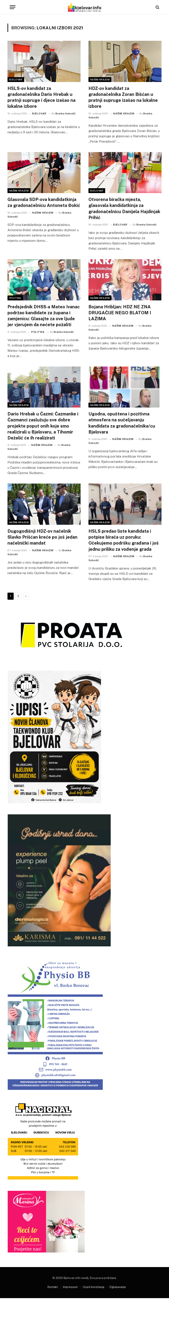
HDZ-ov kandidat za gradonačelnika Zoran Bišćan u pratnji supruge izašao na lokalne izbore (123, 97)
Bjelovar (15, 79)
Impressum (70, 1287)
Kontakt (53, 1287)
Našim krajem (100, 79)
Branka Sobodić (65, 113)
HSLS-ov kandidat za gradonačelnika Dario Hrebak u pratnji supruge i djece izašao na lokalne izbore (41, 97)
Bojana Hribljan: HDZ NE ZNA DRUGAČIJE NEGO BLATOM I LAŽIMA (119, 312)
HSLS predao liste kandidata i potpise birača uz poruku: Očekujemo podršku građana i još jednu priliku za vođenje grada (123, 540)
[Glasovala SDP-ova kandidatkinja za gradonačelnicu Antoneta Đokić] (44, 172)
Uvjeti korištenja (93, 1287)
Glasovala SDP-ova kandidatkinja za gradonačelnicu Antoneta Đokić (43, 202)
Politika (15, 298)
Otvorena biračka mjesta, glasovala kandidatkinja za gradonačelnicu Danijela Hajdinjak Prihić (124, 208)
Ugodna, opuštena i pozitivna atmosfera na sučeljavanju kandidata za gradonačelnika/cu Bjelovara (121, 423)
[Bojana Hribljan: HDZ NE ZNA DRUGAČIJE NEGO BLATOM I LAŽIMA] (125, 279)
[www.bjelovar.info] (84, 7)
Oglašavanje (117, 1287)
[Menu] (12, 7)
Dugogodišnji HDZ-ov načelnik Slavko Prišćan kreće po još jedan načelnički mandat (42, 537)
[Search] (157, 7)
